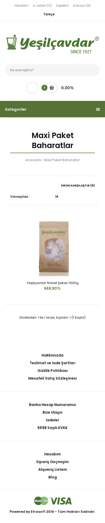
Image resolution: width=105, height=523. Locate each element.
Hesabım (22, 5)
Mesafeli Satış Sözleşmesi (52, 378)
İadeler (52, 420)
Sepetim (62, 5)
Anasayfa (33, 160)
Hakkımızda (52, 355)
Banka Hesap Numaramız (52, 404)
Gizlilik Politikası (52, 370)
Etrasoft (38, 511)
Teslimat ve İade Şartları (52, 362)
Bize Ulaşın (52, 412)
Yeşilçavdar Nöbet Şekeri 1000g (52, 282)
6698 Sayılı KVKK (52, 427)
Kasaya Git (81, 5)
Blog (52, 477)
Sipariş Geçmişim (52, 461)
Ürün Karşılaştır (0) (78, 185)
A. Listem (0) (42, 5)
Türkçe (49, 14)
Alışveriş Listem (52, 469)
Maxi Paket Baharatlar (62, 160)
